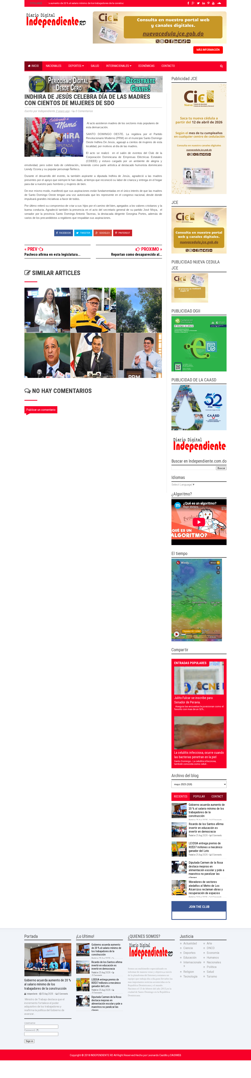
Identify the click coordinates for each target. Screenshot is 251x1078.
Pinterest (124, 232)
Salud (95, 66)
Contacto (168, 66)
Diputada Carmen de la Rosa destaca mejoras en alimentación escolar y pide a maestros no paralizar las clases (206, 870)
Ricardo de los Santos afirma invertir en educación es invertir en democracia (206, 827)
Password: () (31, 1030)
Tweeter (85, 232)
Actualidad (190, 943)
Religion (188, 971)
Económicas (146, 66)
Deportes (75, 66)
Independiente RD (102, 1055)
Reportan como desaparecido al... (136, 254)
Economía (213, 953)
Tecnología (190, 976)
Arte (209, 943)
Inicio (35, 66)
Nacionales (53, 66)
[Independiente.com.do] (151, 958)
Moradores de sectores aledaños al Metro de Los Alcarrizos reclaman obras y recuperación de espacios (206, 887)
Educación (189, 957)
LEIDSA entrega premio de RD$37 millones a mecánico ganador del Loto (205, 847)
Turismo (212, 976)
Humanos (213, 957)
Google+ (104, 232)
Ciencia (188, 948)
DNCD (211, 948)
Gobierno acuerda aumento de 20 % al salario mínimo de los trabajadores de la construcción (79, 3)
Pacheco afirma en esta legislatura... (52, 254)
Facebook (65, 232)
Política (211, 967)
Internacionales (118, 66)
